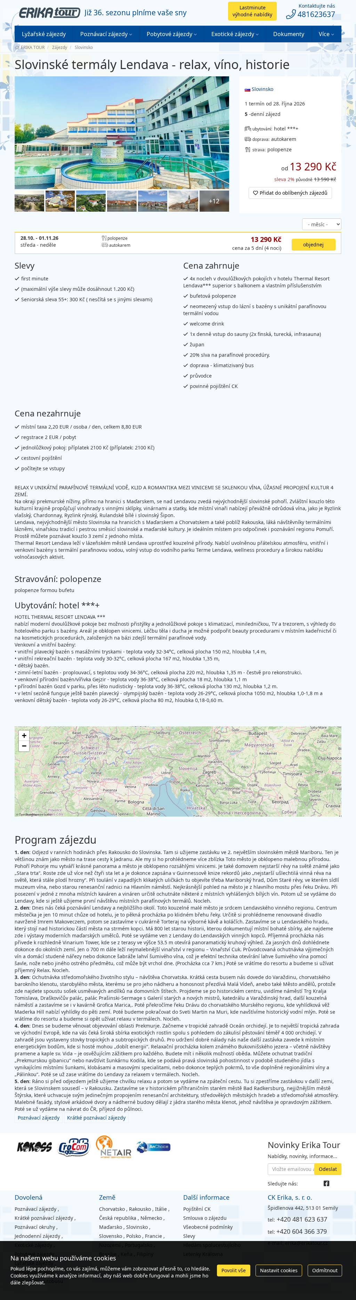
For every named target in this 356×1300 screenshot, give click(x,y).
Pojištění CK (197, 1209)
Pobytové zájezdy (169, 34)
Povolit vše (233, 1270)
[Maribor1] (122, 201)
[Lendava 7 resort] (122, 132)
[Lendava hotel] (29, 201)
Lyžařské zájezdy (44, 34)
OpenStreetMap (28, 814)
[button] (24, 736)
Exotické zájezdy (232, 34)
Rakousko (140, 1209)
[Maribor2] (153, 201)
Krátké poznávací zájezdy (96, 1117)
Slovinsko (261, 89)
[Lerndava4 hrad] (91, 201)
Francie (153, 1236)
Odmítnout (325, 1270)
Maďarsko (110, 1227)
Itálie (161, 1209)
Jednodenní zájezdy (37, 1236)
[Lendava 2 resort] (60, 201)
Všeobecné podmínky (208, 1227)
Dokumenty (288, 34)
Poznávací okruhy (35, 1227)
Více (324, 34)
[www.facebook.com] (326, 1183)
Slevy (189, 1236)
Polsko (133, 1236)
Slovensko (110, 1236)
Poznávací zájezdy (104, 34)
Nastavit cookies (279, 1270)
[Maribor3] (183, 201)
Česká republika (117, 1218)
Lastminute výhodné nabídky (252, 11)
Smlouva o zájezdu (205, 1218)
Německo (151, 1218)
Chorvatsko (112, 1209)
